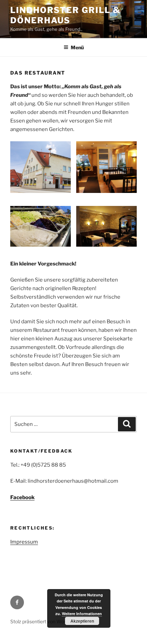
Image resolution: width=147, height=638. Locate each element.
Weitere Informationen (82, 613)
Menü (77, 47)
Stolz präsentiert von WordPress (45, 621)
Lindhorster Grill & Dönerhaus (65, 15)
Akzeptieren (82, 621)
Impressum (24, 542)
